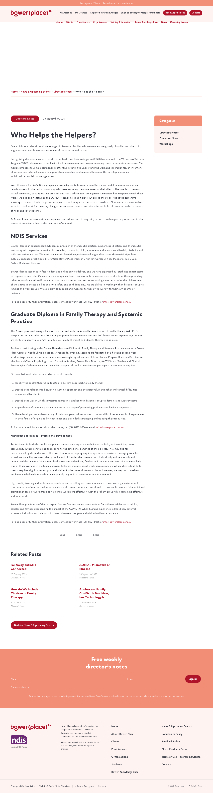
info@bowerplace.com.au (117, 301)
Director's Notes (25, 118)
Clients (69, 22)
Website (192, 786)
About (59, 22)
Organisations (100, 22)
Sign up (193, 679)
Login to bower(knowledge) (104, 12)
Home (114, 726)
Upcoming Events (179, 22)
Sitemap (102, 786)
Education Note (168, 138)
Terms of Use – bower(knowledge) (181, 757)
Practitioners (83, 22)
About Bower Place (122, 734)
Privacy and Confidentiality (23, 786)
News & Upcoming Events (177, 726)
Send (62, 534)
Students (116, 764)
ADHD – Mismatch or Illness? (94, 567)
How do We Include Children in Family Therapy (24, 593)
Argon (200, 786)
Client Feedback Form (174, 749)
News (164, 22)
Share (79, 534)
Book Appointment (175, 12)
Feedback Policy (171, 741)
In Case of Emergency (84, 786)
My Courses (81, 12)
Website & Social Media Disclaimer (54, 786)
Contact (196, 12)
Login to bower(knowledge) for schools (140, 12)
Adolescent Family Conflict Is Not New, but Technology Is (94, 593)
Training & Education (120, 22)
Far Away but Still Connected (23, 567)
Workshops (166, 144)
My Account (66, 12)
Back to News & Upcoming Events (34, 625)
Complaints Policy (172, 734)
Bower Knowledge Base (146, 22)
